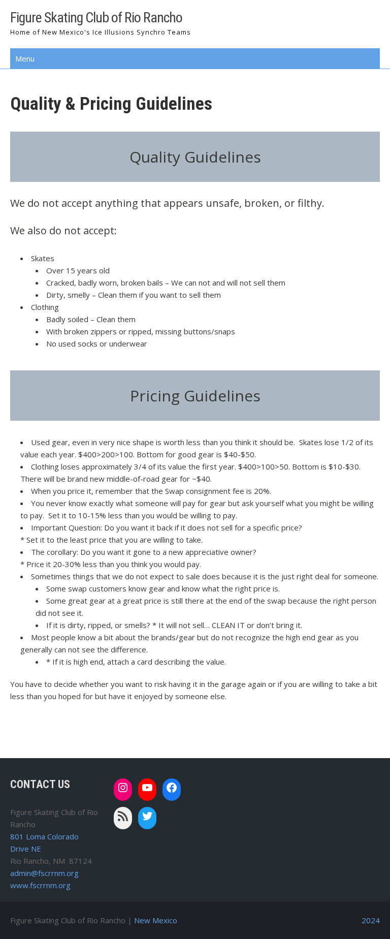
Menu (25, 58)
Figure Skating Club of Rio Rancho (96, 17)
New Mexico (155, 920)
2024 (371, 920)
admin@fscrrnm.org (44, 873)
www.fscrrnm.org (40, 885)
